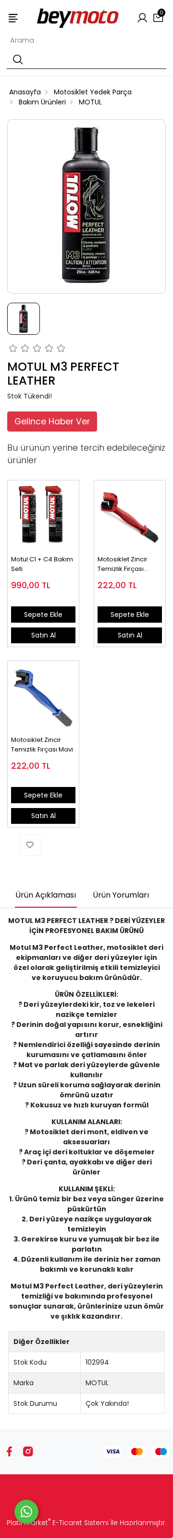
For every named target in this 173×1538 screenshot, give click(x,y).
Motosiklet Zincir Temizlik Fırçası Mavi (42, 744)
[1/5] (13, 349)
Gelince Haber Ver (52, 421)
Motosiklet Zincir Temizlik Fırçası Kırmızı (123, 564)
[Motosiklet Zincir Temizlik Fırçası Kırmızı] (129, 515)
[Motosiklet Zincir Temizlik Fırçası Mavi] (43, 696)
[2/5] (19, 349)
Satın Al (43, 635)
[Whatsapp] (26, 1512)
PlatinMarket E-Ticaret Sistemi (58, 1522)
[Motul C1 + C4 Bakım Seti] (43, 515)
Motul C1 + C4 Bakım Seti (42, 564)
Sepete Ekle (43, 614)
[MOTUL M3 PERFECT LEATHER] (86, 206)
